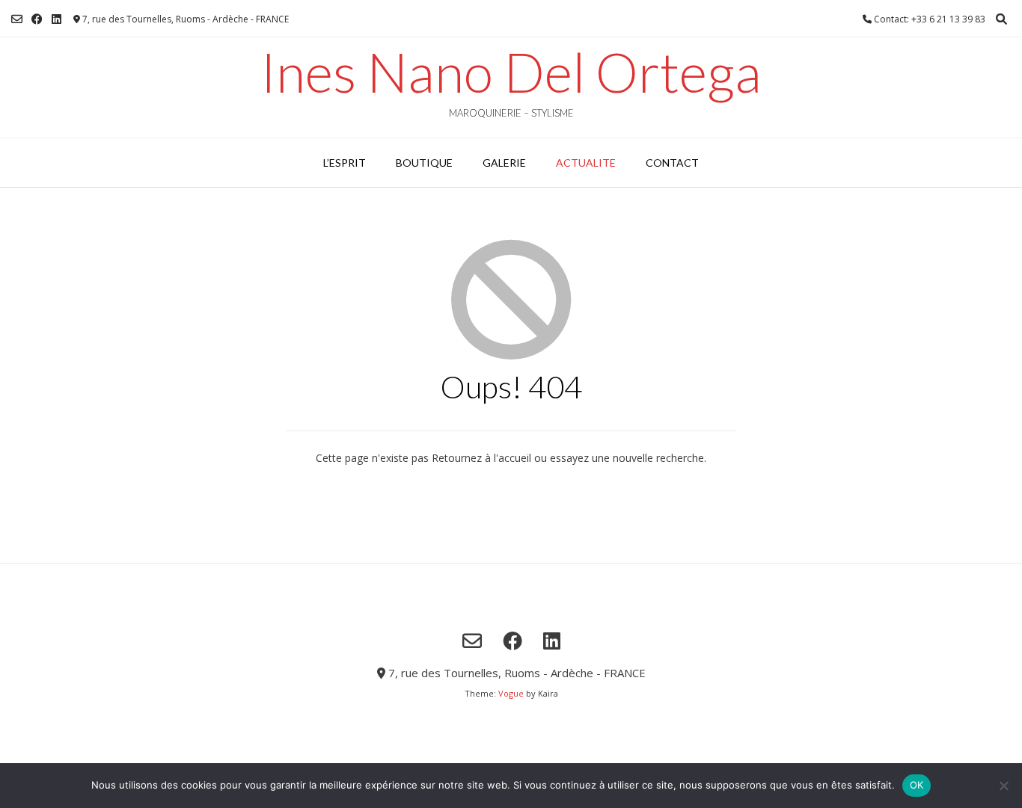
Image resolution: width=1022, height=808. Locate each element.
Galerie (504, 162)
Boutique (424, 162)
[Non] (1003, 785)
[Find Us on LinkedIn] (56, 19)
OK (917, 785)
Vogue (511, 693)
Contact (672, 162)
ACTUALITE (586, 162)
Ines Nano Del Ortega (511, 72)
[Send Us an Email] (16, 19)
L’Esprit (344, 162)
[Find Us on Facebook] (37, 19)
